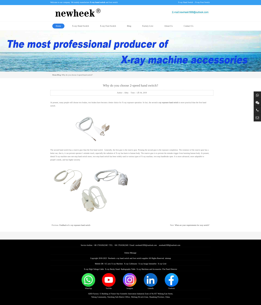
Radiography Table (128, 269)
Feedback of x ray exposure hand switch (74, 225)
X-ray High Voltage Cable (94, 269)
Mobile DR (99, 264)
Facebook (171, 288)
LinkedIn (151, 288)
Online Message (130, 253)
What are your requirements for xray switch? (192, 225)
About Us (168, 26)
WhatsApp (88, 288)
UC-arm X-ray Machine (114, 264)
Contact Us (188, 26)
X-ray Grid (162, 264)
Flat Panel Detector (169, 269)
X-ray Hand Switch (185, 2)
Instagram (130, 288)
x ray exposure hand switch (168, 103)
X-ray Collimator (130, 264)
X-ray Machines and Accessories (148, 269)
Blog (129, 26)
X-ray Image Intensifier (147, 264)
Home (58, 26)
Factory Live (147, 26)
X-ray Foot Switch (202, 2)
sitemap (168, 258)
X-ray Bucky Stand (112, 269)
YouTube (109, 288)
